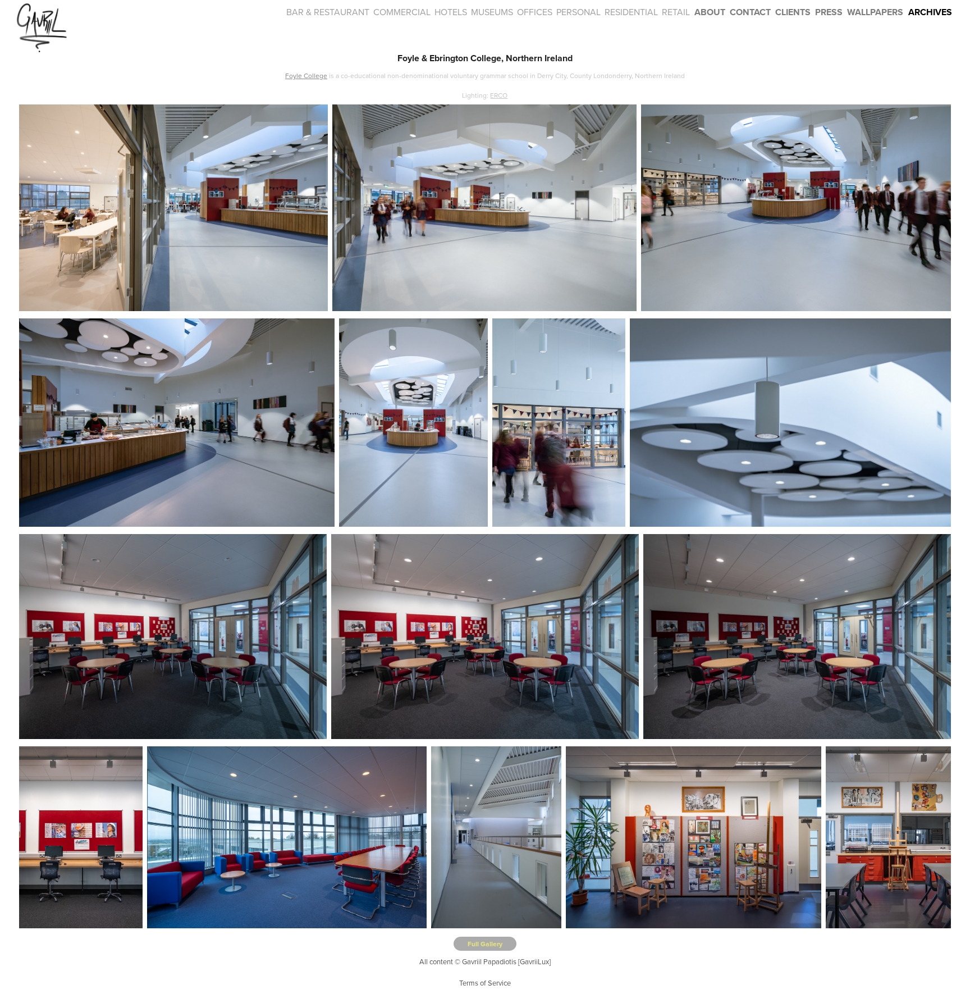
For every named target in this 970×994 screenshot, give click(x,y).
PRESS (829, 12)
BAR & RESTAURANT (327, 12)
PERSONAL (578, 12)
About (709, 12)
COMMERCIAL (402, 12)
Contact (750, 12)
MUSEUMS (492, 12)
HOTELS (450, 12)
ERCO (498, 95)
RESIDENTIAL (631, 12)
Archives (930, 12)
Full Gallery (485, 944)
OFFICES (534, 12)
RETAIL (676, 12)
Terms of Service (485, 983)
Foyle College (306, 75)
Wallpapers (875, 12)
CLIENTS (793, 12)
